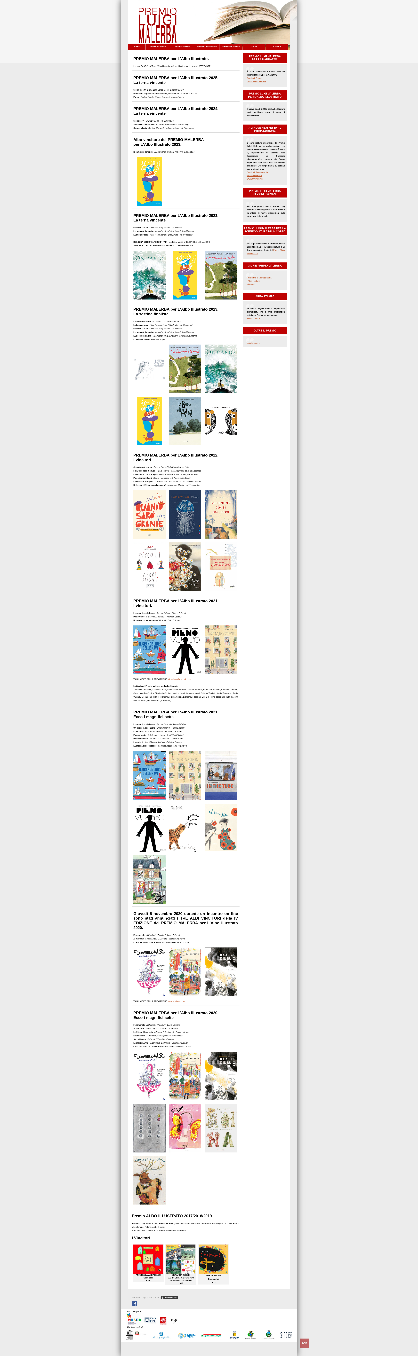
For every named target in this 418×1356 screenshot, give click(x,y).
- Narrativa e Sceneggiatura (259, 278)
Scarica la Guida (254, 175)
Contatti (277, 47)
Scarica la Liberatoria (256, 81)
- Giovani (251, 284)
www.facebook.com (176, 1001)
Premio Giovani (182, 47)
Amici (254, 47)
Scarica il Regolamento (257, 172)
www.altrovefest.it (254, 179)
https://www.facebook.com (179, 679)
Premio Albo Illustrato (207, 47)
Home (137, 47)
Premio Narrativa (158, 47)
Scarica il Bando (254, 78)
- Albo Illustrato (253, 281)
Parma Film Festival (231, 47)
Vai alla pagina (253, 318)
